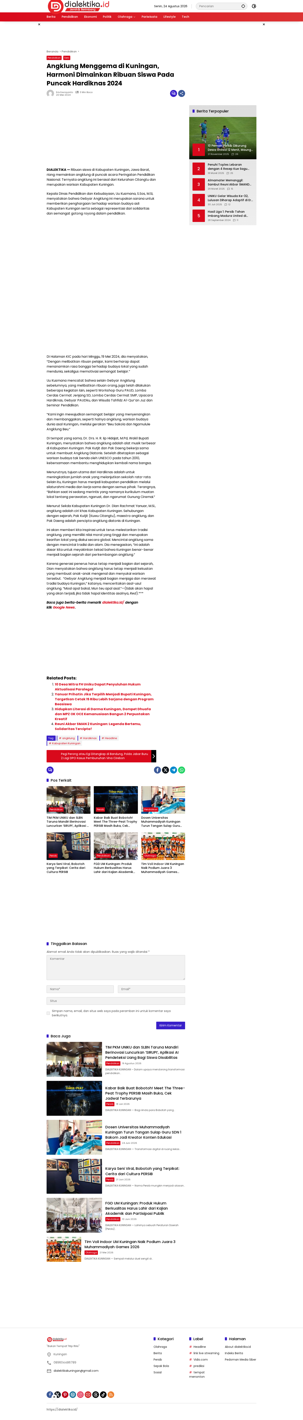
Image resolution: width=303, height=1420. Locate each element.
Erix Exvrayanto (64, 92)
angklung (68, 738)
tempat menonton (197, 1374)
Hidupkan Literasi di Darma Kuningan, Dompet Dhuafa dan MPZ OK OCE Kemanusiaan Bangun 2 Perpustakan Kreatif (103, 714)
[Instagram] (80, 1394)
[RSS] (111, 1394)
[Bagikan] (181, 93)
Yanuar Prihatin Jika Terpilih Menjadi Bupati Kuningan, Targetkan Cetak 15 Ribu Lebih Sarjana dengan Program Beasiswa (104, 699)
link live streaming (206, 1353)
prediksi (199, 1366)
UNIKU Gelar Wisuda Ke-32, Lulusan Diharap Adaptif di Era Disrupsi (230, 198)
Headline (111, 738)
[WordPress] (72, 1394)
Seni (66, 57)
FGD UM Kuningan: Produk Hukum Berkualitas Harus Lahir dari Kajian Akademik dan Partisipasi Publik (113, 868)
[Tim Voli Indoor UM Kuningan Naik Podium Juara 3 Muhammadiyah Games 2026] (163, 846)
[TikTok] (103, 1394)
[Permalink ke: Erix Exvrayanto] (51, 93)
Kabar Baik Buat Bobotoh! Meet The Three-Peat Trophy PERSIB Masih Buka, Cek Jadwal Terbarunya (115, 822)
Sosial (158, 1372)
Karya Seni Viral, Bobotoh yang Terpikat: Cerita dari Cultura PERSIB (66, 868)
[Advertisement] (25, 83)
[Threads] (95, 1394)
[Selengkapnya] (98, 1339)
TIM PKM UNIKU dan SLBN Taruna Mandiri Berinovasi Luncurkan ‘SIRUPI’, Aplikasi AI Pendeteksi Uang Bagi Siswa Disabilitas (68, 822)
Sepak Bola (161, 1366)
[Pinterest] (65, 1394)
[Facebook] (157, 770)
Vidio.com (201, 1359)
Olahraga (150, 855)
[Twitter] (165, 770)
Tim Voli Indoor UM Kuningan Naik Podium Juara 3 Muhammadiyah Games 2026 (162, 868)
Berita (158, 1353)
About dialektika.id (238, 1347)
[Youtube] (88, 1394)
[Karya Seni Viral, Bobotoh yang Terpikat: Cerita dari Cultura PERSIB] (68, 846)
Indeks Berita (234, 1353)
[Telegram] (173, 770)
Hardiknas (90, 738)
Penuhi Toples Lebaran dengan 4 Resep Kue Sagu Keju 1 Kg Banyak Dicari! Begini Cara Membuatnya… (230, 167)
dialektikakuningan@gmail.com (76, 1371)
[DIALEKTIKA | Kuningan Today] (78, 6)
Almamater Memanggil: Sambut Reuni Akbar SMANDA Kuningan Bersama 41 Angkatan (229, 182)
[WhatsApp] (181, 770)
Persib (100, 809)
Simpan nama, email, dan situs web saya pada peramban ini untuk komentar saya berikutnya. (111, 1013)
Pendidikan (54, 57)
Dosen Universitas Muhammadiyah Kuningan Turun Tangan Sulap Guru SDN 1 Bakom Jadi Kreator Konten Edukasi (160, 822)
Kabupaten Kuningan (66, 743)
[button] (243, 6)
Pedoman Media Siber (240, 1359)
